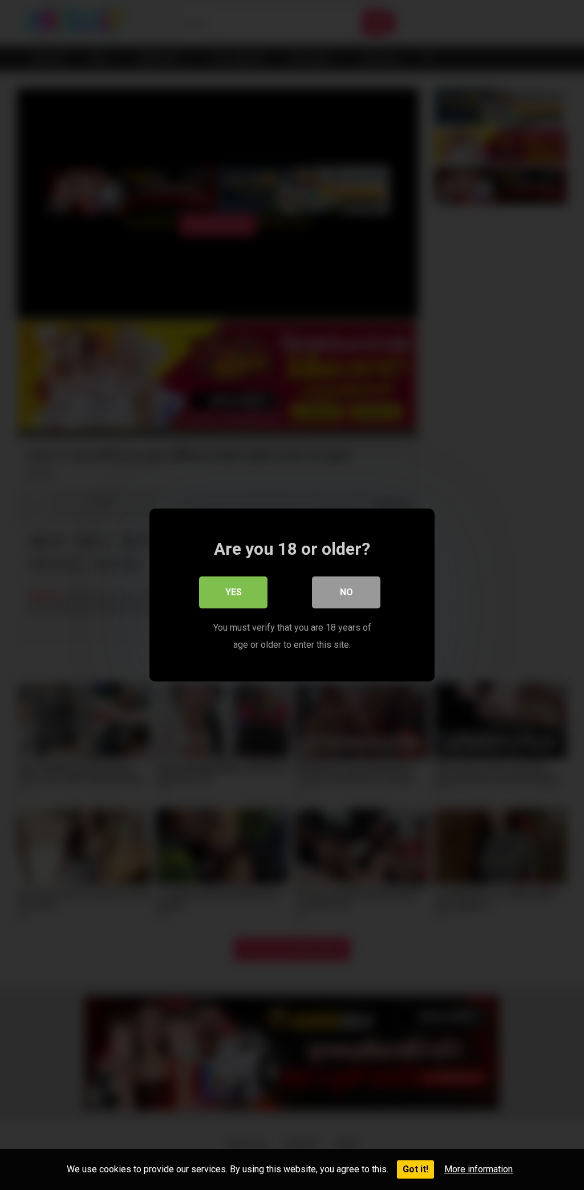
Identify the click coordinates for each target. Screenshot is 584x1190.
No (346, 592)
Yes (233, 592)
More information (478, 1169)
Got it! (415, 1169)
